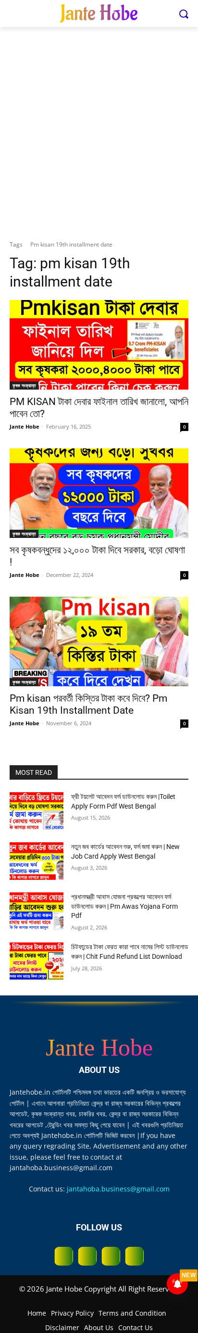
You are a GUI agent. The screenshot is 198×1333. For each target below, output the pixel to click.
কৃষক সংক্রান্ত (24, 385)
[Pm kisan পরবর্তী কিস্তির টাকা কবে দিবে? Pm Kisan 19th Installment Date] (99, 641)
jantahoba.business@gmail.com (118, 1188)
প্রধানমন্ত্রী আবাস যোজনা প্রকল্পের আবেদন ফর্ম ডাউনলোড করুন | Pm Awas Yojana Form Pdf (124, 906)
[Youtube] (134, 1256)
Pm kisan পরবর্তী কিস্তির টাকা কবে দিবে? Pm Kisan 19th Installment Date (88, 704)
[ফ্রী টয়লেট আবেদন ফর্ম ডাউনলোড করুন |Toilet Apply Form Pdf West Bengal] (36, 811)
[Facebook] (63, 1256)
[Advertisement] (99, 131)
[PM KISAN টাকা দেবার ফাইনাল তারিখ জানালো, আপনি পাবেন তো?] (99, 345)
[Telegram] (87, 1256)
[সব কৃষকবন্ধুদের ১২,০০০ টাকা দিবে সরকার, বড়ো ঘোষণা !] (99, 493)
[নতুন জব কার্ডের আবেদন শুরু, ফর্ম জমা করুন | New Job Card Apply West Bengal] (36, 861)
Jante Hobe (24, 426)
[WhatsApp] (110, 1256)
